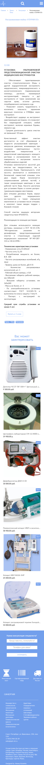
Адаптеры (27, 703)
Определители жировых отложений (29, 708)
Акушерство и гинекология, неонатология (11, 705)
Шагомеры (28, 712)
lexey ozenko (21, 763)
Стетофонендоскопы (31, 715)
